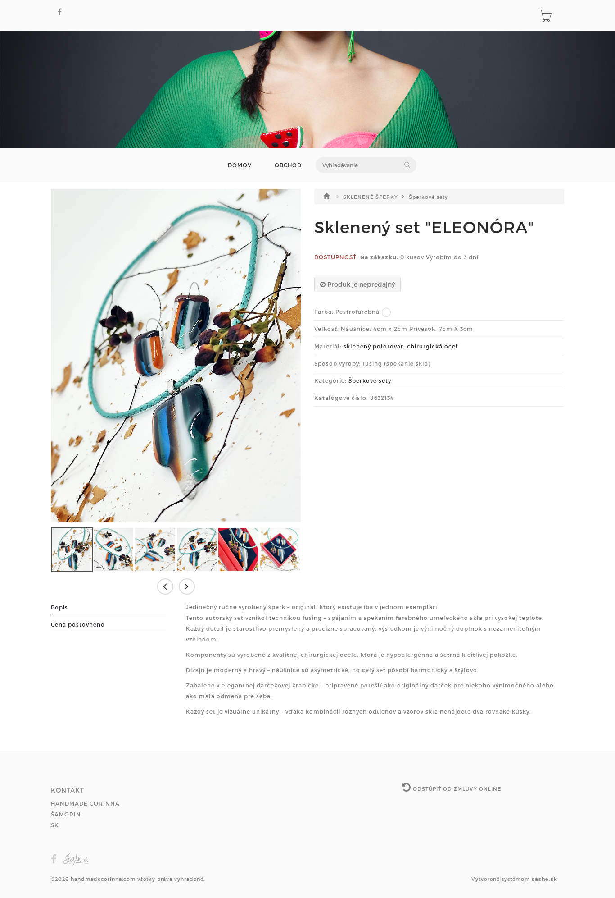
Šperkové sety (428, 197)
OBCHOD (288, 165)
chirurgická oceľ (432, 346)
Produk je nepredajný (360, 284)
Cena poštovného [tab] (78, 624)
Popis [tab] (59, 607)
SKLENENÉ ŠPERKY (371, 197)
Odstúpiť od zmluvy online (456, 789)
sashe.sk (544, 879)
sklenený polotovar (373, 346)
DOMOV (240, 165)
